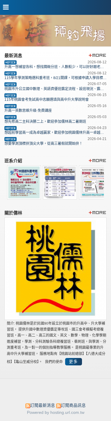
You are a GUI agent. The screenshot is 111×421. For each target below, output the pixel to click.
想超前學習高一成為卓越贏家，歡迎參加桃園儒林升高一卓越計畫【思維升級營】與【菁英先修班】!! (55, 133)
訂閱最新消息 (42, 405)
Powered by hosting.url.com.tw (55, 412)
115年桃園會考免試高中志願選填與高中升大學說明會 (46, 100)
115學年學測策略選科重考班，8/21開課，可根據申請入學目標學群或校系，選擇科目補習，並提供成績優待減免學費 (55, 78)
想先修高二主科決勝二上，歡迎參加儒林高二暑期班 (45, 122)
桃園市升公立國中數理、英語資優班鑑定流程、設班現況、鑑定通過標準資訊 (55, 89)
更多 (73, 361)
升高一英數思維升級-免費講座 (28, 111)
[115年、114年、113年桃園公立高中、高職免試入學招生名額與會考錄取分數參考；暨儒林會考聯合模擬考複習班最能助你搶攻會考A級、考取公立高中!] (60, 197)
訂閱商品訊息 (73, 405)
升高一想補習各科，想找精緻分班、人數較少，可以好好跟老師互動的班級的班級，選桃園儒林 (55, 67)
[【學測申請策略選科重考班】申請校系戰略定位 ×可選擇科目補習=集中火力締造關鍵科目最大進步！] (24, 197)
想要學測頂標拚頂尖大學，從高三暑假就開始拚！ (43, 144)
